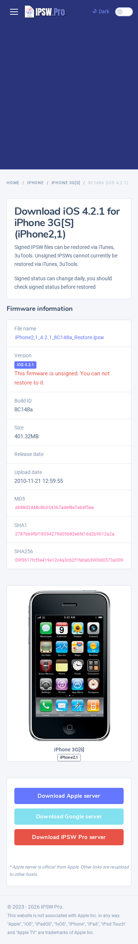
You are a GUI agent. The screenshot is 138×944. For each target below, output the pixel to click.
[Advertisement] (69, 96)
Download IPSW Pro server (69, 837)
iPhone (35, 182)
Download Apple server (69, 796)
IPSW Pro (51, 907)
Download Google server (69, 816)
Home (13, 182)
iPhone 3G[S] (66, 182)
